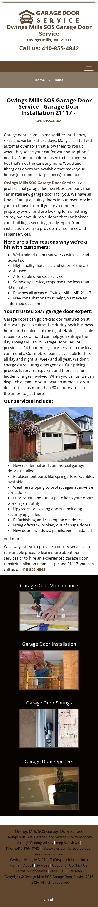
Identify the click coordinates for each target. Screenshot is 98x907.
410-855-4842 (60, 48)
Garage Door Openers (49, 761)
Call (50, 899)
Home (40, 80)
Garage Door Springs (49, 703)
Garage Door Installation (49, 644)
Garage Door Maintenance (49, 586)
